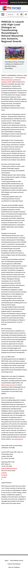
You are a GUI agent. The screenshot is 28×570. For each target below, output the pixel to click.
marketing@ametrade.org (9, 468)
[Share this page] (26, 14)
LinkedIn (4, 473)
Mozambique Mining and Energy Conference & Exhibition (13, 80)
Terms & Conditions (14, 567)
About (6, 560)
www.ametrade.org (17, 439)
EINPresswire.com (7, 77)
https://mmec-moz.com (8, 385)
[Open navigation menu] (2, 14)
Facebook (4, 475)
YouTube (4, 477)
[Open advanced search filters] (21, 14)
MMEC (10, 82)
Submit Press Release (14, 564)
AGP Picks (4, 2)
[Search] (18, 14)
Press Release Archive (16, 560)
